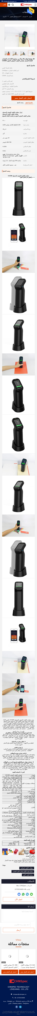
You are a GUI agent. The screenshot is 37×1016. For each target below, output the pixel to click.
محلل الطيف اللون (28, 875)
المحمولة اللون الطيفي (15, 16)
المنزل (30, 16)
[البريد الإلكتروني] (19, 894)
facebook (16, 1007)
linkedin (20, 1007)
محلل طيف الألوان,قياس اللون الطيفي (23, 871)
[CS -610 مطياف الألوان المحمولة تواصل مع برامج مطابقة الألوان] (27, 956)
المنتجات (24, 16)
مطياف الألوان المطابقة (27, 868)
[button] (34, 54)
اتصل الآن (18, 899)
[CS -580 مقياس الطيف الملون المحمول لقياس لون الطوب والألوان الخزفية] (9, 956)
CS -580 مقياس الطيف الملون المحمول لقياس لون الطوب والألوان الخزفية (10, 966)
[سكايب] (27, 894)
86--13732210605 (30, 1)
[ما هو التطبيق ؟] (23, 894)
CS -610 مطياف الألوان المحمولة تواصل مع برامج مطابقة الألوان (27, 966)
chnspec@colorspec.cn (9, 1)
